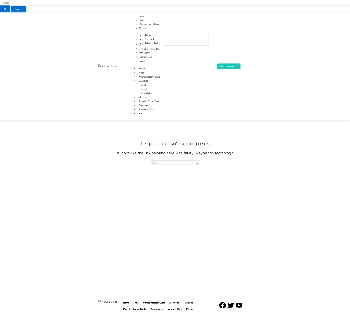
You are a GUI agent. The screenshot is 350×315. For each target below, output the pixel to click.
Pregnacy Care (146, 109)
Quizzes (143, 97)
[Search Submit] (5, 8)
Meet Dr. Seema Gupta (149, 101)
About (143, 85)
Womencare (144, 105)
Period (142, 113)
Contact (144, 89)
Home (142, 68)
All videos (143, 81)
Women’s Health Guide (154, 302)
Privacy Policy (146, 93)
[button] (175, 303)
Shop (141, 73)
